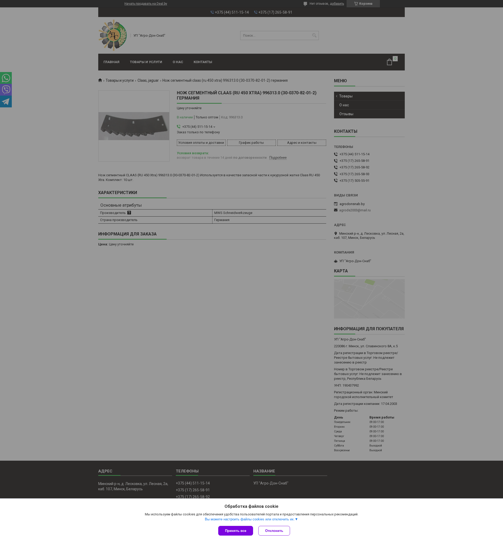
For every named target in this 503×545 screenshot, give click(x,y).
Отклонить (274, 531)
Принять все (235, 531)
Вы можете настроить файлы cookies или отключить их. (250, 519)
